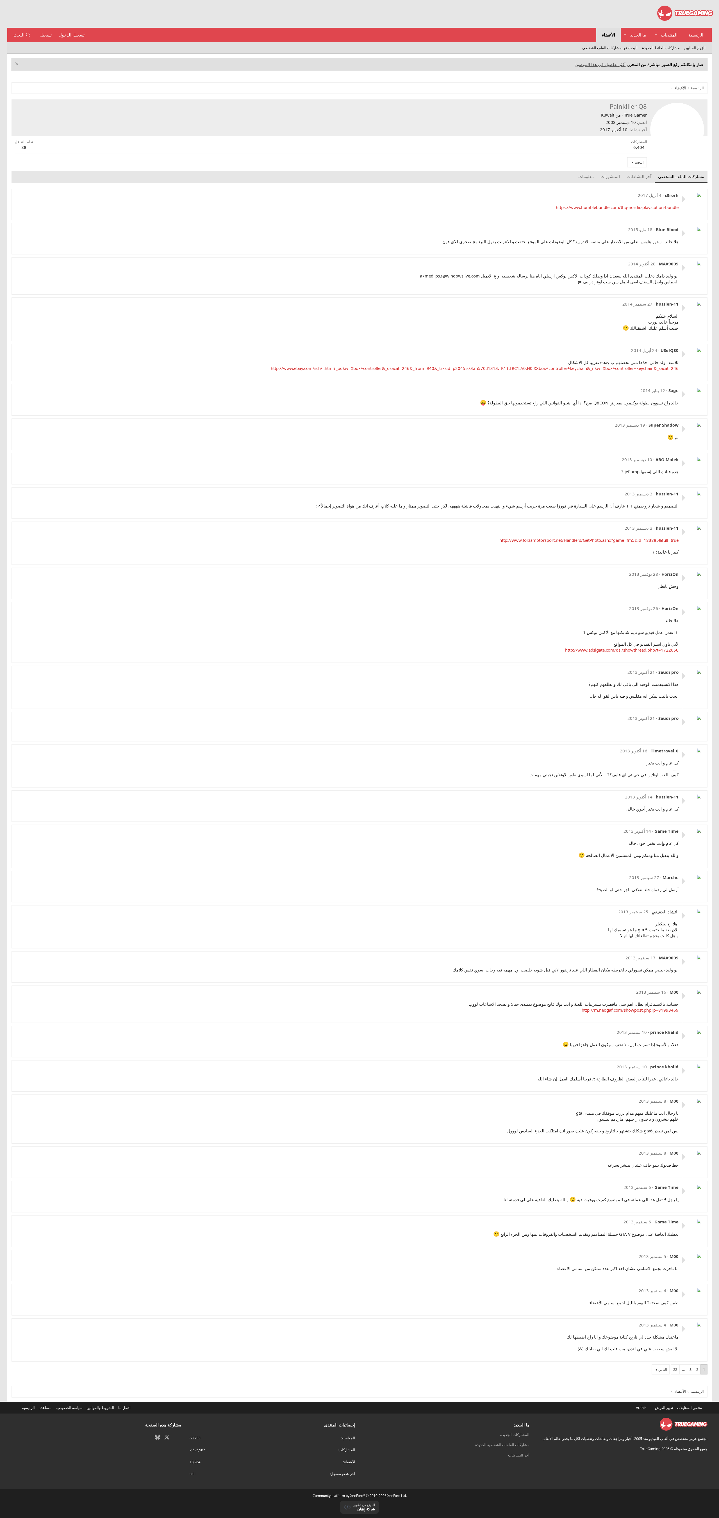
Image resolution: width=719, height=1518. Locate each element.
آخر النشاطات (518, 1455)
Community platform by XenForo (360, 1495)
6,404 (639, 147)
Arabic (641, 1407)
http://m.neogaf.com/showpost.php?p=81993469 (630, 1010)
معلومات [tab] (586, 176)
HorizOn (670, 574)
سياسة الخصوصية (69, 1407)
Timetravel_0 (665, 751)
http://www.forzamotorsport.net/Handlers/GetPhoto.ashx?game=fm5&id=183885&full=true (589, 540)
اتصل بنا (124, 1407)
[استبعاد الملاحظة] (17, 64)
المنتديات (669, 35)
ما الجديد (638, 35)
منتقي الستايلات (690, 1407)
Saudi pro (668, 672)
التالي (662, 1369)
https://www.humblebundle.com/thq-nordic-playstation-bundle (617, 207)
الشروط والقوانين (100, 1407)
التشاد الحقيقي (665, 911)
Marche (671, 877)
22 (675, 1369)
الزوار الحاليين (695, 47)
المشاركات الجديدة (514, 1434)
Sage (673, 390)
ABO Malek (667, 459)
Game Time (666, 831)
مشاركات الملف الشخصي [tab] (681, 176)
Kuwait (607, 115)
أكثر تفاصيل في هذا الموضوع (599, 64)
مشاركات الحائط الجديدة (661, 47)
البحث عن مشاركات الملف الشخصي (610, 47)
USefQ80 (670, 350)
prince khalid (664, 1032)
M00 (674, 992)
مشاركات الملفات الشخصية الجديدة (502, 1444)
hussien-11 (667, 304)
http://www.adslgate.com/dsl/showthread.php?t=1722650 (622, 650)
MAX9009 (669, 264)
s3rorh (672, 195)
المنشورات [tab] (610, 176)
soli (192, 1473)
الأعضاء (608, 35)
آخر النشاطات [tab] (639, 176)
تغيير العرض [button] (664, 1407)
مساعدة (45, 1407)
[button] (656, 35)
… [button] (683, 1369)
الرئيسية (696, 35)
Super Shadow (664, 425)
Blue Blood (667, 229)
